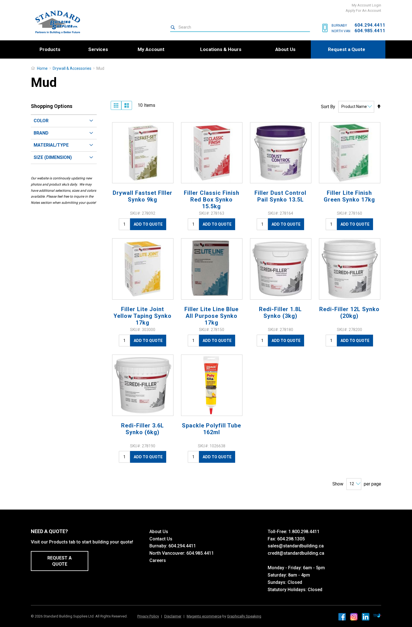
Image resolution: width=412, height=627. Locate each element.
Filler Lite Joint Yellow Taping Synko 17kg (143, 316)
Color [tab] (41, 120)
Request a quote (59, 561)
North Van (341, 31)
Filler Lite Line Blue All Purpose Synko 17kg (211, 316)
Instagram (354, 617)
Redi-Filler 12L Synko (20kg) (349, 312)
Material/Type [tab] (51, 145)
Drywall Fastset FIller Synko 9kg (142, 196)
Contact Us (160, 539)
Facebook (342, 617)
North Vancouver (166, 553)
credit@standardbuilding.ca (296, 553)
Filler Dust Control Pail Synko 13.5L (280, 196)
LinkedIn (365, 617)
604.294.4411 (370, 25)
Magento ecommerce (204, 616)
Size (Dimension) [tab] (53, 157)
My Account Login (366, 5)
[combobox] (240, 27)
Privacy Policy (148, 616)
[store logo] (55, 22)
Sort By (328, 106)
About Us (158, 531)
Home (42, 68)
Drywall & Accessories (72, 68)
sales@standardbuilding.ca (296, 546)
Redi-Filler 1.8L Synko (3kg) (280, 312)
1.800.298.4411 (304, 531)
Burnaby (339, 25)
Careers (157, 560)
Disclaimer (172, 616)
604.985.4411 (370, 30)
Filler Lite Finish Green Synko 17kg (349, 196)
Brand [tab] (41, 133)
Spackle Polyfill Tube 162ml (211, 429)
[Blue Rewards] (377, 616)
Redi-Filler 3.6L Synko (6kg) (142, 429)
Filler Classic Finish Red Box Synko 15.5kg (211, 199)
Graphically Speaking (244, 616)
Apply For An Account (363, 10)
